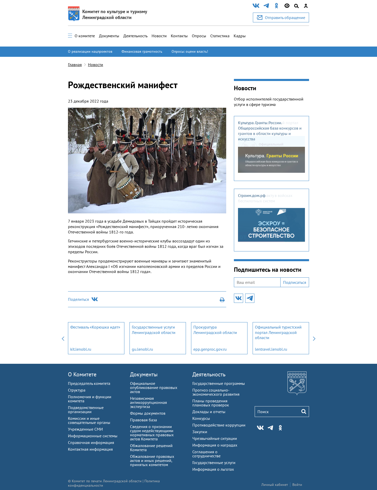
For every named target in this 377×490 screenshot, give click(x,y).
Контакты (179, 35)
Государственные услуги (213, 462)
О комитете (85, 35)
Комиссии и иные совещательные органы (89, 420)
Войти (297, 484)
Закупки (199, 431)
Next (314, 338)
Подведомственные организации (86, 409)
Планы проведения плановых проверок (210, 402)
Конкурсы (201, 418)
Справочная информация (91, 442)
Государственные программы (218, 383)
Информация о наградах (214, 445)
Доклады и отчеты (208, 411)
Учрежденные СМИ (85, 429)
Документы (109, 35)
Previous (62, 338)
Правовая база (143, 419)
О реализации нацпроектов (90, 51)
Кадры (240, 35)
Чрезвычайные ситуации (214, 438)
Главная (75, 64)
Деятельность (135, 35)
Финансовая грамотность (142, 51)
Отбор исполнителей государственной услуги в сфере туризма (268, 101)
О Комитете (82, 374)
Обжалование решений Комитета (151, 447)
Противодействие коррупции (218, 425)
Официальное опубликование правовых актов (153, 387)
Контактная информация (90, 449)
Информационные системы (92, 435)
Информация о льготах (213, 469)
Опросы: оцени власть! (190, 51)
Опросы (199, 35)
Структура (76, 390)
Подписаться (294, 282)
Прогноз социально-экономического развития (216, 392)
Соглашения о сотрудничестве (206, 453)
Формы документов (147, 413)
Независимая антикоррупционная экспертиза (148, 402)
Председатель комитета (89, 383)
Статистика (220, 35)
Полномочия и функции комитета (89, 398)
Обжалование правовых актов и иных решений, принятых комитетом (152, 460)
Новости (159, 35)
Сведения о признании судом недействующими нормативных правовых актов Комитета (152, 432)
